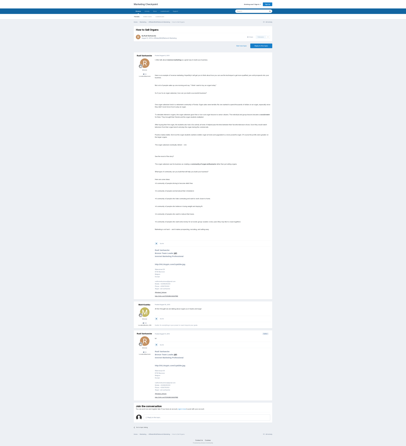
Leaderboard (160, 16)
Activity (147, 11)
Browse (138, 11)
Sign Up (267, 4)
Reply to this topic (261, 46)
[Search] (270, 11)
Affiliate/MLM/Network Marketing (165, 38)
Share (250, 37)
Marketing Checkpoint (146, 4)
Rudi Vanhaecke (150, 36)
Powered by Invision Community (203, 443)
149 (145, 323)
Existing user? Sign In (252, 4)
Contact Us (199, 440)
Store (155, 11)
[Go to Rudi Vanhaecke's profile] (138, 37)
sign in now (182, 409)
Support (175, 11)
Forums (136, 16)
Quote (162, 243)
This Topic (261, 11)
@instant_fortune (160, 292)
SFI (175, 253)
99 (145, 74)
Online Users (147, 16)
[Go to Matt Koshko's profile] (145, 312)
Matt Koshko (144, 305)
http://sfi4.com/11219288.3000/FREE (166, 296)
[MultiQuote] (156, 243)
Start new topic (241, 46)
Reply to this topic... (154, 417)
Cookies (208, 440)
